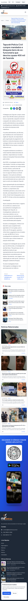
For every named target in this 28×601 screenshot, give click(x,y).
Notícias (3, 548)
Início (2, 20)
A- (13, 2)
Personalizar (6, 597)
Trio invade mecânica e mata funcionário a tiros (13, 400)
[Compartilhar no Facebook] (14, 108)
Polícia (7, 20)
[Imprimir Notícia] (20, 108)
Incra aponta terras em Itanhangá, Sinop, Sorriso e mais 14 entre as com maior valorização (16, 314)
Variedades (4, 554)
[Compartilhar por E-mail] (17, 108)
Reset (23, 2)
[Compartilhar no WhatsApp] (11, 108)
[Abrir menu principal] (25, 12)
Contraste (18, 2)
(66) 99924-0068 (21, 5)
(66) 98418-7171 (7, 535)
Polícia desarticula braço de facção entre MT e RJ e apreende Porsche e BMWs (13, 426)
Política (3, 552)
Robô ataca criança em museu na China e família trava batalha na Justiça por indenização (16, 574)
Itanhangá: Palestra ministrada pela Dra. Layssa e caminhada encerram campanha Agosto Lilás (16, 563)
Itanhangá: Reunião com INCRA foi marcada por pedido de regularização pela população (16, 291)
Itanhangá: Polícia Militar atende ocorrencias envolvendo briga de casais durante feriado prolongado (16, 320)
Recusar (15, 593)
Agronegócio (4, 545)
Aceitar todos (7, 593)
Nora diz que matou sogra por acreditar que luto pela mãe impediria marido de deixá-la (14, 374)
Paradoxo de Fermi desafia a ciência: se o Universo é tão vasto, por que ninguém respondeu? (16, 297)
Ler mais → (24, 353)
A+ (9, 2)
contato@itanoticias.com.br (10, 529)
